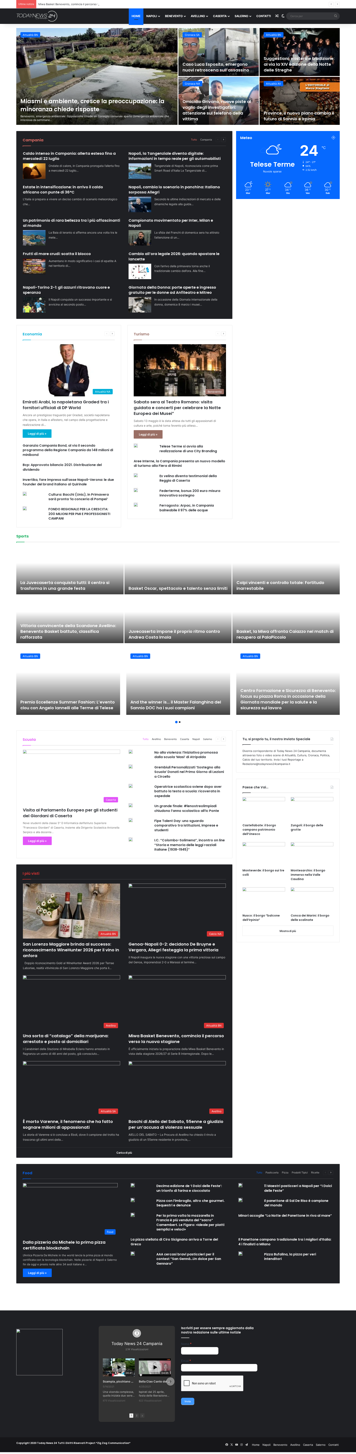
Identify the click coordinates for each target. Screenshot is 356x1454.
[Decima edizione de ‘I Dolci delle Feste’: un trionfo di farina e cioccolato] (133, 1185)
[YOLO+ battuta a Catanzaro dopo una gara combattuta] (286, 570)
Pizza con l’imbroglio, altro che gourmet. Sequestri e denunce (190, 1203)
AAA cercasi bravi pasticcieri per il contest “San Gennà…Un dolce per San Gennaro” (188, 1259)
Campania (206, 139)
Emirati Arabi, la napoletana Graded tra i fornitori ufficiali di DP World (66, 405)
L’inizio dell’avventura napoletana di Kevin (173, 637)
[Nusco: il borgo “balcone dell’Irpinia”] (263, 899)
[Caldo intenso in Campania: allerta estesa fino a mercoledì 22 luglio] (34, 171)
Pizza (285, 1172)
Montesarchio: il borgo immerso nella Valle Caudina (308, 874)
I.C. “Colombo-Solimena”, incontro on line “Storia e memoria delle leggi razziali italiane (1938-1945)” (189, 845)
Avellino (198, 16)
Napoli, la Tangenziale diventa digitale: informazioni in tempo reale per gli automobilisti (175, 156)
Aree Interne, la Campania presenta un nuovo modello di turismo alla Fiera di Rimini (179, 463)
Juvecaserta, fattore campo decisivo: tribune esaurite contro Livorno (68, 585)
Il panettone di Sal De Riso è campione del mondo (296, 1203)
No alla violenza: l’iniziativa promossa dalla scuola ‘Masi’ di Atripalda (186, 754)
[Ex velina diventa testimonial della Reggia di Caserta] (136, 475)
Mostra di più (288, 931)
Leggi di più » (37, 433)
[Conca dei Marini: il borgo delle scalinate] (312, 899)
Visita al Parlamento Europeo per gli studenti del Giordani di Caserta (70, 813)
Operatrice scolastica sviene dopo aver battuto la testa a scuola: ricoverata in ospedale (188, 791)
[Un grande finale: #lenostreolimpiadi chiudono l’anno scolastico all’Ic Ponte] (131, 805)
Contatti (263, 16)
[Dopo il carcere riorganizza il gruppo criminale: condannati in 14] (300, 52)
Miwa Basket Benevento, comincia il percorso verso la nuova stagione (176, 1038)
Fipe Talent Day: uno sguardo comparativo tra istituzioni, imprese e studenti (186, 825)
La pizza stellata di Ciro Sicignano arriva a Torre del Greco (174, 1241)
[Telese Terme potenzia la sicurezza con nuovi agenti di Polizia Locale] (300, 101)
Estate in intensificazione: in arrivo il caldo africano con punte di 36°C (63, 189)
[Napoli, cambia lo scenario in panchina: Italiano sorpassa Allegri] (140, 204)
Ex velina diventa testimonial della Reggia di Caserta (188, 478)
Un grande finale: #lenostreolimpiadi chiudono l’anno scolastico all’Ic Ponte (186, 808)
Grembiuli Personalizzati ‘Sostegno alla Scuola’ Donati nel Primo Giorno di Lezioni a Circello (189, 772)
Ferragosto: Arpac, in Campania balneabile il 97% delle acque (186, 507)
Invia (188, 1401)
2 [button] (179, 722)
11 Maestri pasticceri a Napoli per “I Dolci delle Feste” (298, 1188)
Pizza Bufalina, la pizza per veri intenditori (290, 1256)
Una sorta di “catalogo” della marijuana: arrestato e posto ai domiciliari (66, 1038)
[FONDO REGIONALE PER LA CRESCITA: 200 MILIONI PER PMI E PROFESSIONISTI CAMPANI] (25, 508)
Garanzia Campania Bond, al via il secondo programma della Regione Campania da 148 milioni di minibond (68, 450)
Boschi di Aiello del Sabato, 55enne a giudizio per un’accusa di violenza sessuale (176, 1124)
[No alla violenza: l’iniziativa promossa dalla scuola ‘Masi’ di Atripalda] (131, 752)
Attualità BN (273, 83)
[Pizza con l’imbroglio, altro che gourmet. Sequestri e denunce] (133, 1200)
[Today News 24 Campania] (36, 16)
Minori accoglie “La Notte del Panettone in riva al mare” (285, 1215)
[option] (178, 76)
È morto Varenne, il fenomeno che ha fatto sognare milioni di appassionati (68, 1124)
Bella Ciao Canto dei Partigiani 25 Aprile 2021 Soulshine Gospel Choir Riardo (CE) (155, 1381)
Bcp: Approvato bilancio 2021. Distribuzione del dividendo (62, 467)
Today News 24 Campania (136, 1343)
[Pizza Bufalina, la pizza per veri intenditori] (240, 1253)
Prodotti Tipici (300, 1172)
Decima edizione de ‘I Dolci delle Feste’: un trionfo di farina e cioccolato (189, 1188)
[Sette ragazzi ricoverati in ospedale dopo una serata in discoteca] (218, 52)
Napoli (151, 16)
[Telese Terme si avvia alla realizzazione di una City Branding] (136, 446)
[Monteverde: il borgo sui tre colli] (263, 854)
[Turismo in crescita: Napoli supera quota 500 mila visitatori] (218, 101)
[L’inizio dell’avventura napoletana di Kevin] (178, 619)
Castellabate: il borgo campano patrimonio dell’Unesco (259, 829)
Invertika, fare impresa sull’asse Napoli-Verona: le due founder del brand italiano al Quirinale (68, 482)
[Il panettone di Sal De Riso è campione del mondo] (240, 1200)
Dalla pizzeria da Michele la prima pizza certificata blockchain (64, 1245)
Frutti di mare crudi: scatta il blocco (57, 253)
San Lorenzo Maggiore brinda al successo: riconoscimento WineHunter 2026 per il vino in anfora (71, 950)
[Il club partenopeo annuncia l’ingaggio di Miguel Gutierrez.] (70, 619)
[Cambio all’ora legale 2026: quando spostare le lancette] (140, 271)
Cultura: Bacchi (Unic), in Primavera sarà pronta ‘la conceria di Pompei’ (78, 496)
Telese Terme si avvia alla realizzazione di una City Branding (188, 448)
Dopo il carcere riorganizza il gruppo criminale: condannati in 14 (298, 64)
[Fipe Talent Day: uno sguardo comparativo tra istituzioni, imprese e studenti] (131, 820)
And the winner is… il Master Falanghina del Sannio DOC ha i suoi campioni (175, 705)
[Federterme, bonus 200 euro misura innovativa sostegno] (136, 490)
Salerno (241, 16)
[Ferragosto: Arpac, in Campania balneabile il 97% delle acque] (136, 505)
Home (136, 16)
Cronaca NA (192, 34)
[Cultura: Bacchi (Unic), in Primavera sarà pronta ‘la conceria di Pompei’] (25, 494)
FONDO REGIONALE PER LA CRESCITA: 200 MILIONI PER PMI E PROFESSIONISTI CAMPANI (79, 514)
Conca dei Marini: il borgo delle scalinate (310, 917)
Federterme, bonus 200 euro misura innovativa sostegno (189, 493)
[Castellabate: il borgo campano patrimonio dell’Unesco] (263, 809)
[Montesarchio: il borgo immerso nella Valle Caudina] (312, 854)
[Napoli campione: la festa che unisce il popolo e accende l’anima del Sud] (286, 619)
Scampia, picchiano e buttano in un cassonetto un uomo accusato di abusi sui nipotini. (119, 1381)
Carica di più (124, 1152)
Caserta (220, 16)
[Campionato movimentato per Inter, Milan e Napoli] (140, 238)
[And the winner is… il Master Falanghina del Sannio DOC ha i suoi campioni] (178, 682)
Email (186, 1361)
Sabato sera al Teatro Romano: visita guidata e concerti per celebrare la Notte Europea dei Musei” (177, 407)
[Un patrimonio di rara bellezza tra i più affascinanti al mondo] (34, 238)
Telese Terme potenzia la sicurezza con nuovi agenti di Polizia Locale (294, 113)
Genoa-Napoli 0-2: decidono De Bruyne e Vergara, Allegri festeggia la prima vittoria (173, 947)
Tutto (194, 139)
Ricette (315, 1172)
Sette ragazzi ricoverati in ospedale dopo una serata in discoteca (213, 64)
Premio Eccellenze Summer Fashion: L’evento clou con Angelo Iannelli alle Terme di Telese (67, 705)
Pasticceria (272, 1172)
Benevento (174, 16)
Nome (186, 1344)
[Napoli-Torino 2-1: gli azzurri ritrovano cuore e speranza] (34, 305)
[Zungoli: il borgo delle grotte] (312, 809)
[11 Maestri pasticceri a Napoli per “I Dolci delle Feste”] (240, 1185)
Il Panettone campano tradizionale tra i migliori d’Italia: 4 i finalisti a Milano (284, 1241)
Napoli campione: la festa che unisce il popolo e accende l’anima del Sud (285, 634)
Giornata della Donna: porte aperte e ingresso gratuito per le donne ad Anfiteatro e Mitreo (172, 290)
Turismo (141, 334)
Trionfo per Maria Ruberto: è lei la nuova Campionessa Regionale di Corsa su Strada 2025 (175, 582)
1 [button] (176, 722)
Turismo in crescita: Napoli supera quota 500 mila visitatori (218, 116)
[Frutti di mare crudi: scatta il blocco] (34, 266)
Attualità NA (192, 83)
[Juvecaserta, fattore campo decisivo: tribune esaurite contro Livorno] (70, 570)
